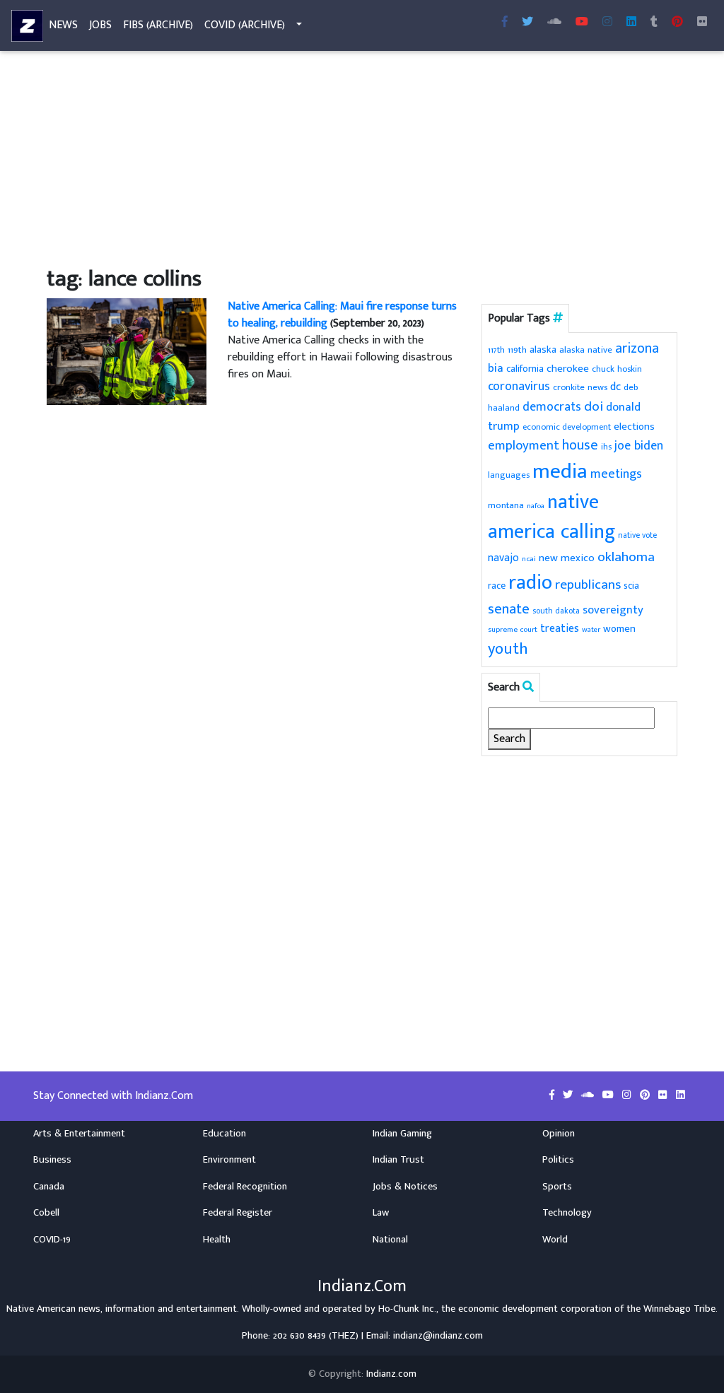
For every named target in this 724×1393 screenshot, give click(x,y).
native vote (637, 535)
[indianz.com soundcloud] (554, 22)
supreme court (512, 629)
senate (509, 608)
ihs (606, 447)
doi (593, 406)
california (525, 368)
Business (52, 1159)
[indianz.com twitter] (527, 22)
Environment (229, 1159)
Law (381, 1212)
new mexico (567, 558)
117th (496, 350)
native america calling (551, 517)
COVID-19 (52, 1239)
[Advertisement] (362, 161)
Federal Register (237, 1212)
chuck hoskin (617, 369)
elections (634, 426)
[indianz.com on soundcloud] (589, 1095)
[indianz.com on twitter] (569, 1095)
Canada (48, 1186)
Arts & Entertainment (79, 1133)
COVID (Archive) (244, 25)
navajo (503, 557)
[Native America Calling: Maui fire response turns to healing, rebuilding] (126, 350)
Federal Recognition (245, 1186)
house (580, 445)
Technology (567, 1212)
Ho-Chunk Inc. (407, 1308)
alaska (543, 349)
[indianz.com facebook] (504, 22)
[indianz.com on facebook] (553, 1095)
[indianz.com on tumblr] (654, 22)
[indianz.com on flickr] (702, 22)
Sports (557, 1186)
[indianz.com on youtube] (582, 22)
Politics (558, 1159)
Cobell (46, 1212)
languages (509, 475)
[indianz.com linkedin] (631, 22)
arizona (637, 348)
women (619, 628)
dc (615, 386)
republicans (588, 584)
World (555, 1239)
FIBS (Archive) (158, 25)
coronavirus (519, 386)
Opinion (558, 1133)
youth (508, 649)
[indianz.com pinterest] (677, 22)
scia (631, 585)
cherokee (568, 368)
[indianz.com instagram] (607, 22)
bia (495, 368)
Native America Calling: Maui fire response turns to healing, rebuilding (342, 315)
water (591, 629)
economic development (566, 427)
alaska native (585, 350)
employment (523, 446)
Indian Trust (398, 1159)
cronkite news (580, 387)
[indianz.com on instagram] (628, 1095)
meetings (616, 474)
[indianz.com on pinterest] (646, 1095)
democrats (551, 407)
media (560, 471)
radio (530, 582)
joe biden (638, 446)
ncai (529, 559)
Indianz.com (391, 1373)
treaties (559, 628)
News (63, 25)
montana (506, 505)
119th (517, 350)
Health (216, 1239)
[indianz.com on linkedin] (680, 1095)
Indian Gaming (402, 1133)
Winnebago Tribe (679, 1308)
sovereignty (613, 610)
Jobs (100, 25)
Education (224, 1133)
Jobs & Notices (405, 1186)
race (497, 586)
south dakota (556, 611)
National (390, 1239)
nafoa (535, 506)
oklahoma (626, 557)
